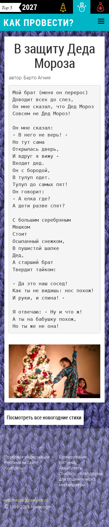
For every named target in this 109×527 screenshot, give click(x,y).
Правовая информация (27, 457)
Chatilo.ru (67, 473)
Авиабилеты (71, 468)
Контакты (13, 468)
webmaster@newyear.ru (26, 500)
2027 (29, 7)
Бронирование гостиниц (73, 459)
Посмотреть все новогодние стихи (44, 417)
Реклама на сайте (21, 462)
